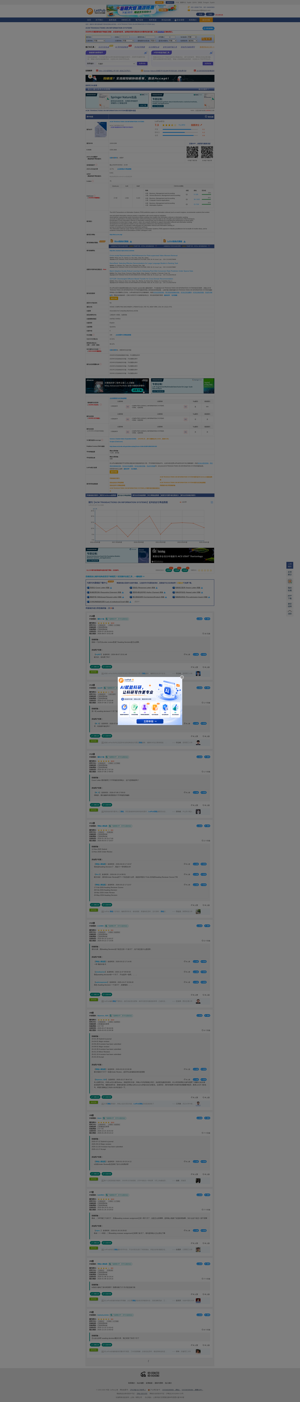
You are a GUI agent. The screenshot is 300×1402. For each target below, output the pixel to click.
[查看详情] (150, 701)
